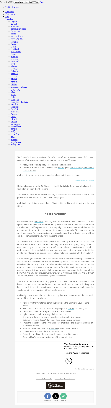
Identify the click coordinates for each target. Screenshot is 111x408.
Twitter (12, 7)
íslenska (14, 73)
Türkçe (14, 137)
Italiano (14, 76)
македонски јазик (19, 87)
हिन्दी (13, 64)
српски (14, 129)
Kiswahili (15, 112)
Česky (13, 44)
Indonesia (15, 71)
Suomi (13, 54)
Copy (42, 2)
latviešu (14, 121)
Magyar (14, 66)
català (13, 34)
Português (15, 99)
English (14, 21)
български (15, 31)
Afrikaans (15, 26)
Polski (13, 97)
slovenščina (16, 126)
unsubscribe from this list (44, 379)
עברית (13, 116)
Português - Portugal (19, 102)
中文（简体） (17, 36)
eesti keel (15, 49)
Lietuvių (14, 119)
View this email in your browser (84, 180)
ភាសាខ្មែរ (14, 82)
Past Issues (10, 14)
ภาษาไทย (15, 134)
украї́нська (16, 142)
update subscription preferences (64, 379)
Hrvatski (14, 42)
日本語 (14, 78)
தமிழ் (13, 131)
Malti (13, 92)
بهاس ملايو (15, 90)
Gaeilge (14, 69)
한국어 (14, 84)
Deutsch (14, 59)
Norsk (13, 94)
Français (14, 56)
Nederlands (16, 51)
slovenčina (15, 124)
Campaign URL (7, 2)
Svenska (14, 114)
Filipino (14, 139)
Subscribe (9, 11)
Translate (9, 19)
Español (14, 109)
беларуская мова (18, 29)
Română (14, 104)
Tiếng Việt (15, 144)
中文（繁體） (17, 39)
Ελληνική (15, 61)
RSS (7, 16)
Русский (15, 107)
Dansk (13, 47)
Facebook (47, 400)
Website (63, 400)
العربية (14, 24)
